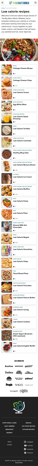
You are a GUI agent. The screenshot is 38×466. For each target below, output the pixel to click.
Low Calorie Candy (21, 309)
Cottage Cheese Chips (22, 80)
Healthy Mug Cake (21, 153)
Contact (9, 444)
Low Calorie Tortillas (21, 128)
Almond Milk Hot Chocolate (20, 226)
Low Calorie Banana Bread (24, 165)
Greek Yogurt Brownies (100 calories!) (22, 335)
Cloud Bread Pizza (20, 273)
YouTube (30, 445)
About (9, 442)
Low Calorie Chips (20, 261)
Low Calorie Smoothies (22, 249)
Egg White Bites (20, 104)
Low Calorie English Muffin (24, 346)
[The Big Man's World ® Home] (19, 2)
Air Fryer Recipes (28, 426)
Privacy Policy (19, 462)
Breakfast (10, 429)
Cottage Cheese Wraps (23, 68)
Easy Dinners (9, 426)
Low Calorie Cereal (21, 92)
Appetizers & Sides (9, 423)
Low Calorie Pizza (20, 213)
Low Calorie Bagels (21, 237)
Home (3, 8)
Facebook (30, 449)
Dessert (9, 433)
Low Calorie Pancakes (22, 285)
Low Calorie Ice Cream (22, 177)
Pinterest (30, 453)
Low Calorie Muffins (21, 189)
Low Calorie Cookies (21, 322)
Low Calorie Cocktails (22, 141)
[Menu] (2, 3)
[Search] (35, 3)
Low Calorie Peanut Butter (24, 297)
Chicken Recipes (28, 429)
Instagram (30, 442)
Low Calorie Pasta (20, 201)
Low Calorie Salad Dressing (20, 117)
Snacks (28, 423)
